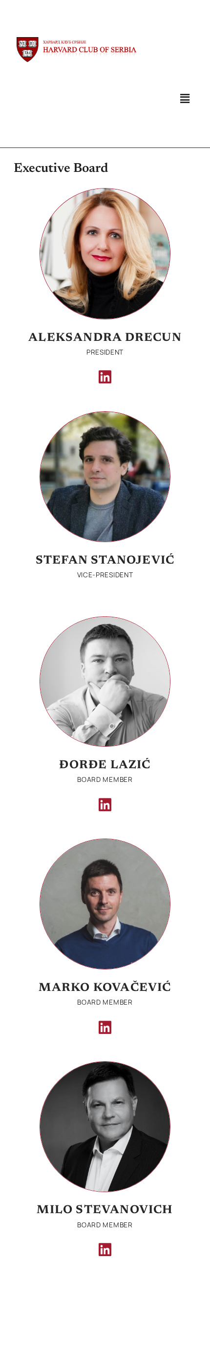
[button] (184, 98)
